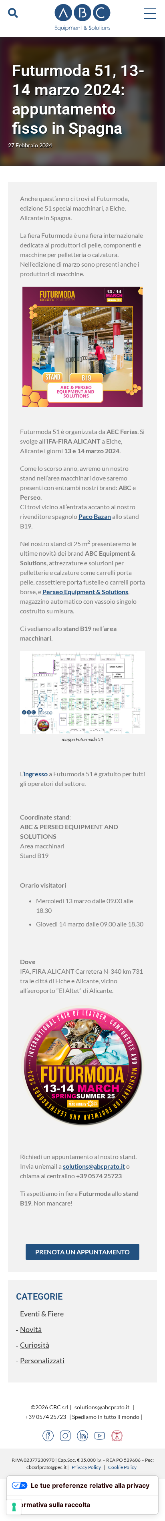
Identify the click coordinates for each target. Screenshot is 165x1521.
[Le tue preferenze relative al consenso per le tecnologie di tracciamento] (14, 1507)
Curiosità (34, 1344)
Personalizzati (42, 1360)
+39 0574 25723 (45, 1416)
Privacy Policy (86, 1467)
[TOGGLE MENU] (150, 13)
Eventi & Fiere (42, 1313)
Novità (31, 1329)
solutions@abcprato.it (94, 1166)
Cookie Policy (122, 1467)
